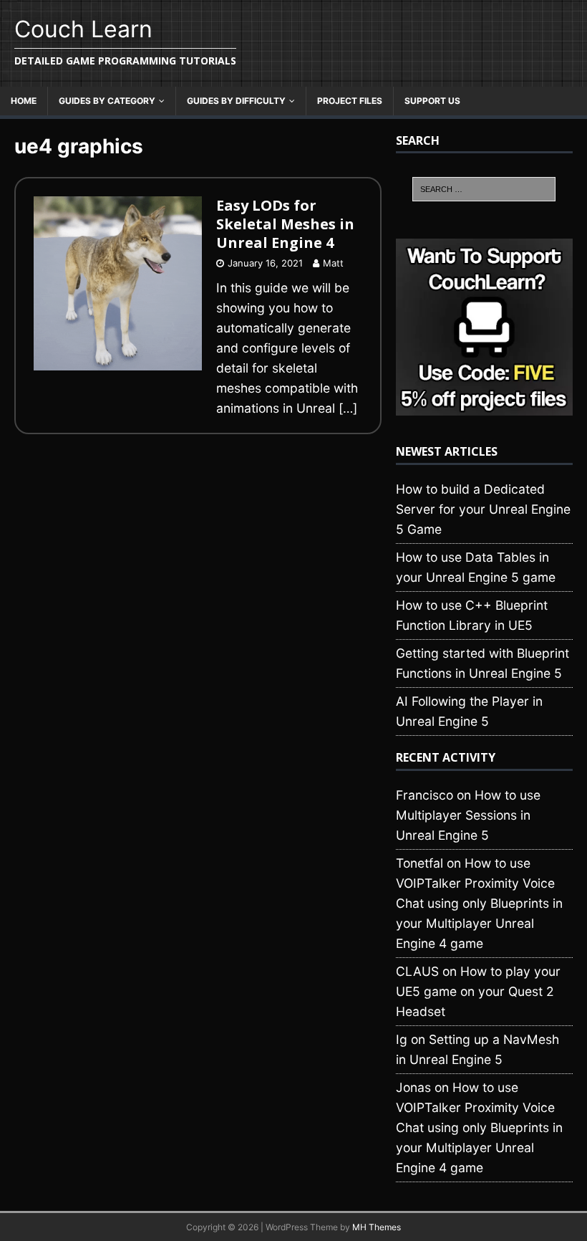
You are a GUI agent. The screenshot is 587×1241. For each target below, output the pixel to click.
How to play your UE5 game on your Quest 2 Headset (478, 991)
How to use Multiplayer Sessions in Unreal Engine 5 (468, 815)
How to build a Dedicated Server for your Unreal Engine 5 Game (483, 509)
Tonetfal (419, 863)
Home (24, 100)
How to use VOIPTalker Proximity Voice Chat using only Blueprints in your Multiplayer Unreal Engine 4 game (479, 903)
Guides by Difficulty (236, 100)
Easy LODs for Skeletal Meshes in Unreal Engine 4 (285, 224)
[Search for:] (483, 189)
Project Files (349, 100)
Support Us (432, 100)
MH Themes (376, 1227)
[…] (348, 408)
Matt (333, 263)
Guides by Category (107, 100)
